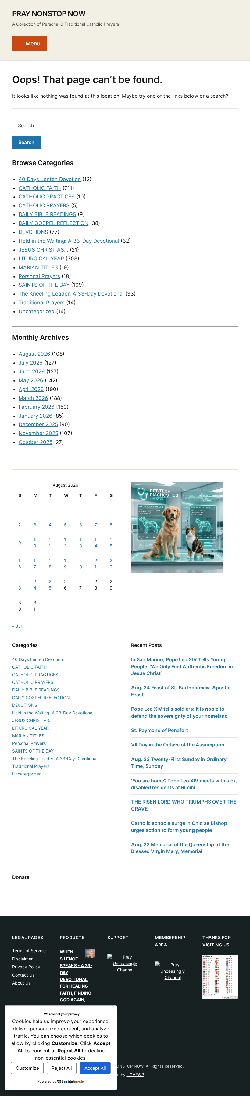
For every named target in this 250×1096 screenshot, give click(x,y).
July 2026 (31, 363)
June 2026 (32, 371)
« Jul (17, 626)
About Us (21, 982)
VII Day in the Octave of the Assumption (177, 745)
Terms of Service (29, 950)
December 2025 (38, 424)
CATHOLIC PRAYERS (44, 205)
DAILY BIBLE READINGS (47, 214)
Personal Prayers (39, 276)
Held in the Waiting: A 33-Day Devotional (69, 241)
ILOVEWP (135, 1074)
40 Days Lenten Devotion (50, 179)
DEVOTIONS (33, 232)
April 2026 (31, 389)
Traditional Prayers (42, 302)
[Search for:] (125, 125)
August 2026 (34, 354)
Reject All (62, 1068)
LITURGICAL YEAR (41, 259)
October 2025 (35, 442)
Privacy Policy (26, 966)
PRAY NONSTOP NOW (48, 13)
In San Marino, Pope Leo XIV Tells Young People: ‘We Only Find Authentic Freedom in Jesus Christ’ (182, 666)
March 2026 (33, 398)
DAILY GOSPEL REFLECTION (53, 223)
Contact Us (23, 975)
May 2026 (31, 380)
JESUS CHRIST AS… (43, 250)
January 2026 (35, 416)
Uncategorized (37, 311)
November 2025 (38, 433)
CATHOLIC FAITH (40, 188)
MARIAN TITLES (38, 267)
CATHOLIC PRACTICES (47, 197)
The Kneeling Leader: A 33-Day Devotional (71, 294)
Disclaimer (22, 958)
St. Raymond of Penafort (159, 730)
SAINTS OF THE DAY (44, 285)
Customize (27, 1068)
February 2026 (37, 407)
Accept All (95, 1068)
